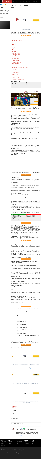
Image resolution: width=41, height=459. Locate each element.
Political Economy (3, 445)
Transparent (14, 42)
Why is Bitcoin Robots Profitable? (15, 63)
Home (12, 4)
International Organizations (2, 443)
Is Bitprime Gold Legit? (14, 407)
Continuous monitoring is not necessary (16, 53)
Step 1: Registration (15, 47)
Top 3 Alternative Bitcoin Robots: (16, 72)
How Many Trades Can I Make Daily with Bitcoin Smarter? (18, 79)
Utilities (33, 443)
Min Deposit (24, 19)
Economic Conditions (3, 441)
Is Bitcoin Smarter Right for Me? (15, 58)
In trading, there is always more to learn (17, 62)
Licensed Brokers (14, 44)
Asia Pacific (10, 443)
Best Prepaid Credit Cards (28, 445)
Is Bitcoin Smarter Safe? (15, 76)
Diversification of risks (15, 57)
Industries (33, 440)
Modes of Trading (14, 51)
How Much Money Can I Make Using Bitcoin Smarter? (17, 55)
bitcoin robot (25, 282)
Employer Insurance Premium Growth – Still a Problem (4, 10)
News (36, 1)
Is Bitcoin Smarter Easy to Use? (16, 78)
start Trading (36, 374)
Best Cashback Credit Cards (27, 443)
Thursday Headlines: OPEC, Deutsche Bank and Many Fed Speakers (4, 13)
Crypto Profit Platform (14, 406)
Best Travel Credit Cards (27, 444)
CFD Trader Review (14, 405)
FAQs (12, 73)
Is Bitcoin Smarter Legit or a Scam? (16, 77)
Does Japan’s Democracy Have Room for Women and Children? (4, 12)
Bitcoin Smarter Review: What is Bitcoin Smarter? (17, 40)
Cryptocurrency (15, 1)
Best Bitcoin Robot (15, 4)
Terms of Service (18, 448)
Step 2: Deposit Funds (15, 48)
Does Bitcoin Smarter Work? (15, 74)
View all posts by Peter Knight (19, 435)
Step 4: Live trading (14, 49)
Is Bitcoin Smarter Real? (15, 75)
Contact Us (15, 448)
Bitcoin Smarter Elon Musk (15, 69)
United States (10, 441)
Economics (1, 440)
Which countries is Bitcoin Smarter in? (16, 54)
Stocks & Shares (22, 1)
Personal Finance (33, 1)
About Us (12, 448)
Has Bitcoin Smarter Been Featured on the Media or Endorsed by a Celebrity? (19, 67)
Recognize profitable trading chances (16, 60)
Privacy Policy (21, 448)
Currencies (18, 443)
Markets (9, 440)
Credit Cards (26, 441)
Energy (33, 441)
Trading (26, 1)
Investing (29, 1)
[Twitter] (1, 4)
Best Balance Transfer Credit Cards (27, 442)
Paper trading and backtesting (15, 56)
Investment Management (19, 441)
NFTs (19, 1)
